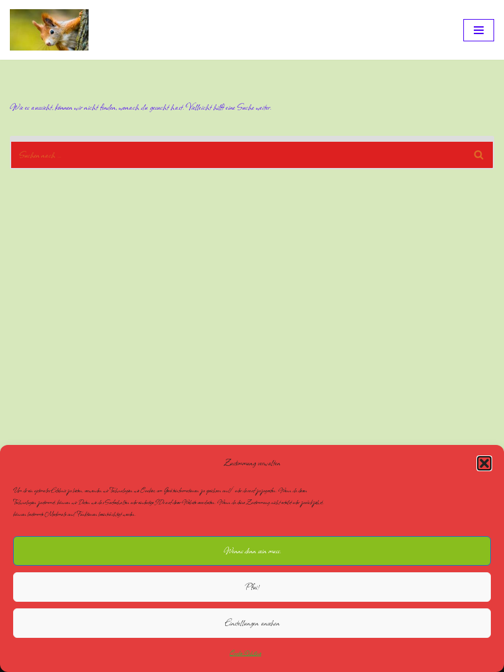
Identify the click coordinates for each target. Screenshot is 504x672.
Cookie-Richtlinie (245, 653)
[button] (484, 463)
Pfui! (252, 587)
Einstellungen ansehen (252, 623)
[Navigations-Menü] (478, 30)
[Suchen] (479, 152)
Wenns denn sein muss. (252, 551)
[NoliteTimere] (49, 30)
